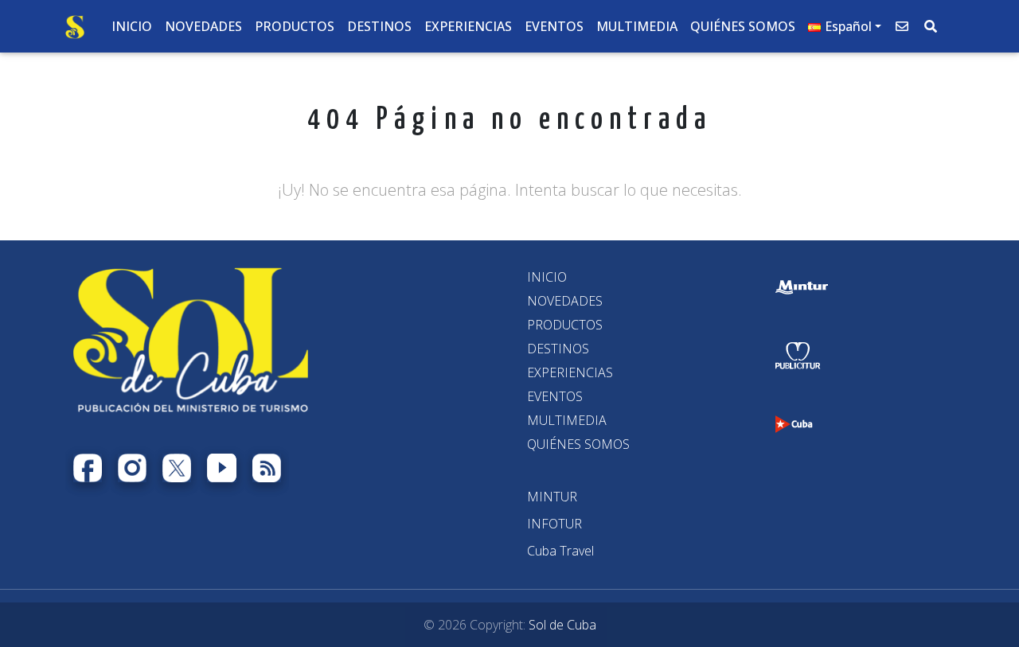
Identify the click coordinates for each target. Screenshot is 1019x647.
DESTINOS (558, 348)
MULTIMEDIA (567, 420)
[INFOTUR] (554, 523)
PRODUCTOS (565, 324)
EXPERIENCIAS (570, 372)
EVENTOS (555, 396)
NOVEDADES (565, 301)
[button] (845, 26)
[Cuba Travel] (560, 550)
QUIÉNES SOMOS (578, 444)
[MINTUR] (552, 496)
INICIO (547, 277)
